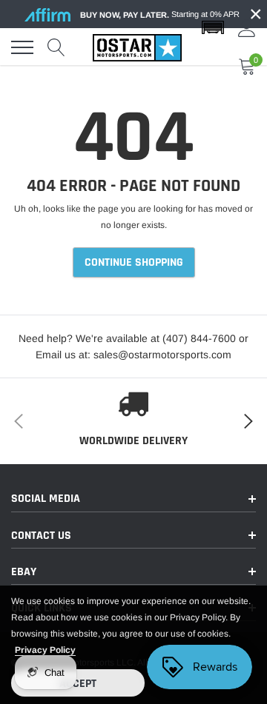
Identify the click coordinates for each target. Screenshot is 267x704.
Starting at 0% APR (160, 14)
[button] (213, 28)
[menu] (22, 47)
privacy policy (45, 650)
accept (77, 683)
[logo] (137, 47)
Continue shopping (134, 262)
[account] (247, 28)
